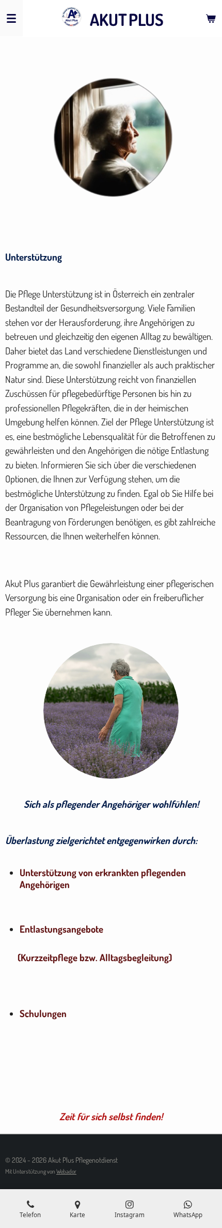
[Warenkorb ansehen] (210, 18)
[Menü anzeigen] (11, 18)
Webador (66, 1171)
